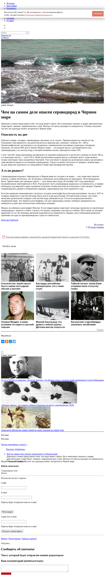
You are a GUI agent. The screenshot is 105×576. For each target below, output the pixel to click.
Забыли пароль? (29, 538)
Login (3, 483)
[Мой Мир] (10, 341)
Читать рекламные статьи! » (14, 444)
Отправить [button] (6, 573)
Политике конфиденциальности (39, 15)
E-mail (4, 492)
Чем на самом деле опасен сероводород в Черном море (32, 454)
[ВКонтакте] (2, 341)
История (10, 3)
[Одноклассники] (6, 341)
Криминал (11, 8)
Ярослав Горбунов (9, 220)
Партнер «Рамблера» (15, 449)
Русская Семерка (96, 227)
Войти (4, 538)
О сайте (10, 20)
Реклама (10, 18)
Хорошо (98, 13)
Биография (12, 6)
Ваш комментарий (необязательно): (22, 560)
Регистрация (14, 538)
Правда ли (6, 35)
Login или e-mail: (9, 516)
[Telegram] (14, 341)
